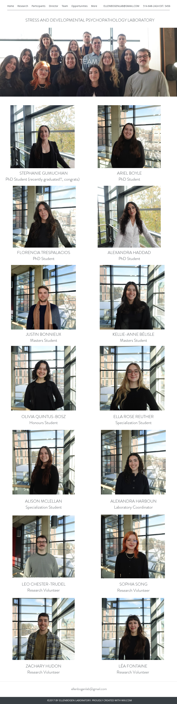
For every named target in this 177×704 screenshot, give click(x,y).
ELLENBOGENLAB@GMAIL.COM (121, 6)
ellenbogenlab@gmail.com (89, 688)
